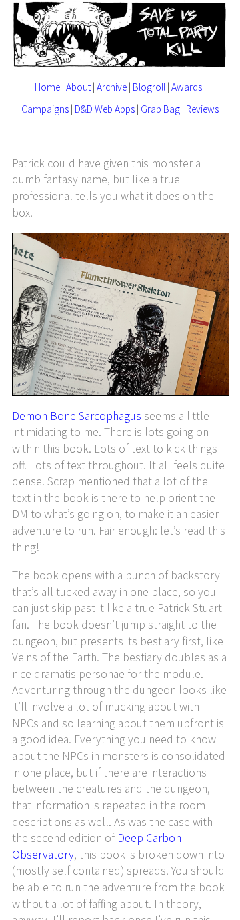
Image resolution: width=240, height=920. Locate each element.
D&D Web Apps (105, 109)
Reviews (202, 109)
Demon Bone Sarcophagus (76, 416)
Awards (186, 87)
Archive (112, 87)
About (78, 87)
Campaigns (45, 109)
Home (47, 87)
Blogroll (149, 87)
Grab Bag (160, 109)
